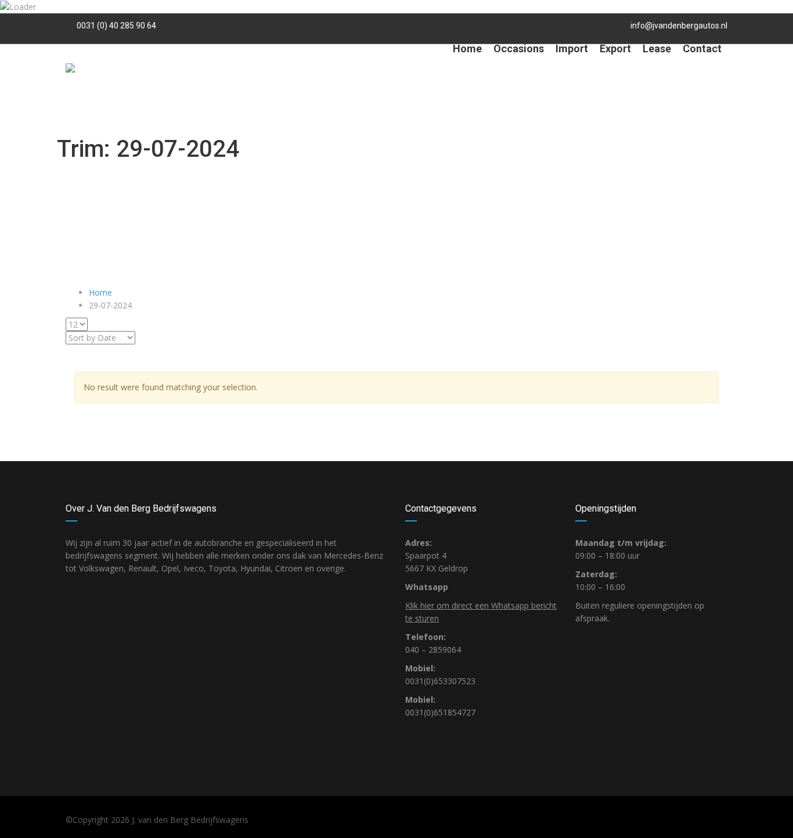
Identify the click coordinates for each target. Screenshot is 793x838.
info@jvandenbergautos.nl (678, 25)
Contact (702, 48)
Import (572, 48)
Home (467, 48)
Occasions (518, 48)
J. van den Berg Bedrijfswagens (190, 819)
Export (615, 48)
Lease (657, 48)
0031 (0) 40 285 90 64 (115, 25)
